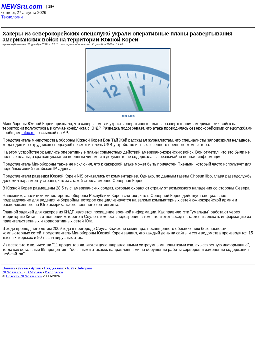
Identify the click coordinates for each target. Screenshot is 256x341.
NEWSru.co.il (12, 272)
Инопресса (54, 272)
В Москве (34, 272)
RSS (70, 268)
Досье (23, 268)
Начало (8, 268)
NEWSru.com (21, 6)
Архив (36, 268)
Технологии (12, 17)
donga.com (128, 115)
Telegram (84, 268)
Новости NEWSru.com (24, 276)
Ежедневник (54, 268)
